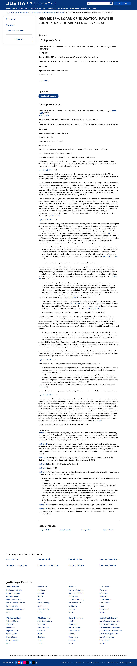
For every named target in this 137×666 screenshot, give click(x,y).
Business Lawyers (13, 593)
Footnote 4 (42, 464)
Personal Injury (43, 609)
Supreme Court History (110, 559)
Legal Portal (77, 663)
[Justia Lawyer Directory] (36, 662)
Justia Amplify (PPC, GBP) (109, 634)
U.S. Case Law (23, 12)
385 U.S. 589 (71, 297)
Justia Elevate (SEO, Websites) (111, 630)
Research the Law (38, 8)
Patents (71, 634)
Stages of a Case (76, 565)
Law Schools (51, 8)
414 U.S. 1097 (44, 115)
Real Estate (72, 606)
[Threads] (27, 662)
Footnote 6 (43, 387)
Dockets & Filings (12, 640)
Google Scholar (44, 530)
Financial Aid (104, 596)
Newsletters (74, 8)
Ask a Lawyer (24, 8)
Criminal (40, 593)
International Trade (75, 603)
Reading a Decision (108, 565)
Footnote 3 (42, 457)
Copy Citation (19, 39)
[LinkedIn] (16, 662)
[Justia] (15, 3)
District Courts (11, 637)
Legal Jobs (72, 621)
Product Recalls (74, 630)
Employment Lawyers (14, 599)
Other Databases (76, 618)
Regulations (10, 627)
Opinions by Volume (49, 12)
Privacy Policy (113, 663)
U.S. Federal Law (13, 618)
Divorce (40, 596)
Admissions (104, 593)
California (41, 630)
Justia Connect (66, 663)
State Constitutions (44, 621)
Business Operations (76, 593)
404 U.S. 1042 (55, 215)
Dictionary (103, 590)
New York (41, 637)
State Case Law (43, 627)
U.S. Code (9, 624)
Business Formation (76, 590)
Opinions (10, 25)
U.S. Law (14, 12)
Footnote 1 (42, 433)
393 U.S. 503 (111, 233)
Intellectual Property (76, 599)
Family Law (41, 606)
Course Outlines (106, 599)
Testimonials (104, 640)
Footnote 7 (42, 505)
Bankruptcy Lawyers (14, 590)
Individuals (42, 587)
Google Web (86, 530)
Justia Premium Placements (110, 627)
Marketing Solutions (88, 8)
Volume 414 (61, 12)
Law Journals (104, 603)
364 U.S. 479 (75, 304)
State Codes (41, 624)
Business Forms (74, 627)
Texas (39, 640)
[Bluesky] (30, 662)
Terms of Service (101, 663)
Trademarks (73, 637)
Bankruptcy (41, 590)
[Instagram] (24, 662)
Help (92, 663)
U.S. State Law (43, 618)
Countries (72, 640)
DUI (38, 599)
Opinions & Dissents (48, 96)
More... (8, 612)
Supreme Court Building (47, 565)
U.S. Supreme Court (35, 12)
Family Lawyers (12, 606)
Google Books (65, 530)
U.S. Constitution (12, 621)
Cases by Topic (44, 559)
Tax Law (71, 609)
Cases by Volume (76, 559)
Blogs (102, 606)
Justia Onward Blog (107, 637)
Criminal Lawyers (12, 596)
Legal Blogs (72, 624)
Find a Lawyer (11, 8)
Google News (108, 530)
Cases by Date (12, 559)
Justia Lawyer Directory (108, 624)
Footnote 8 (97, 420)
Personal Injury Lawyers (15, 609)
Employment (73, 596)
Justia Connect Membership (110, 621)
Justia (8, 12)
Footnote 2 (42, 444)
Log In (118, 3)
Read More (42, 81)
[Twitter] (33, 662)
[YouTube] (19, 662)
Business (72, 587)
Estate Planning (43, 603)
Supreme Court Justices (16, 565)
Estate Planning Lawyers (15, 603)
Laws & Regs (63, 8)
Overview (11, 19)
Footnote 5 (42, 468)
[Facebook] (21, 662)
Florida (40, 634)
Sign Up (126, 3)
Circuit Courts (11, 634)
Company (85, 663)
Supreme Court (12, 630)
